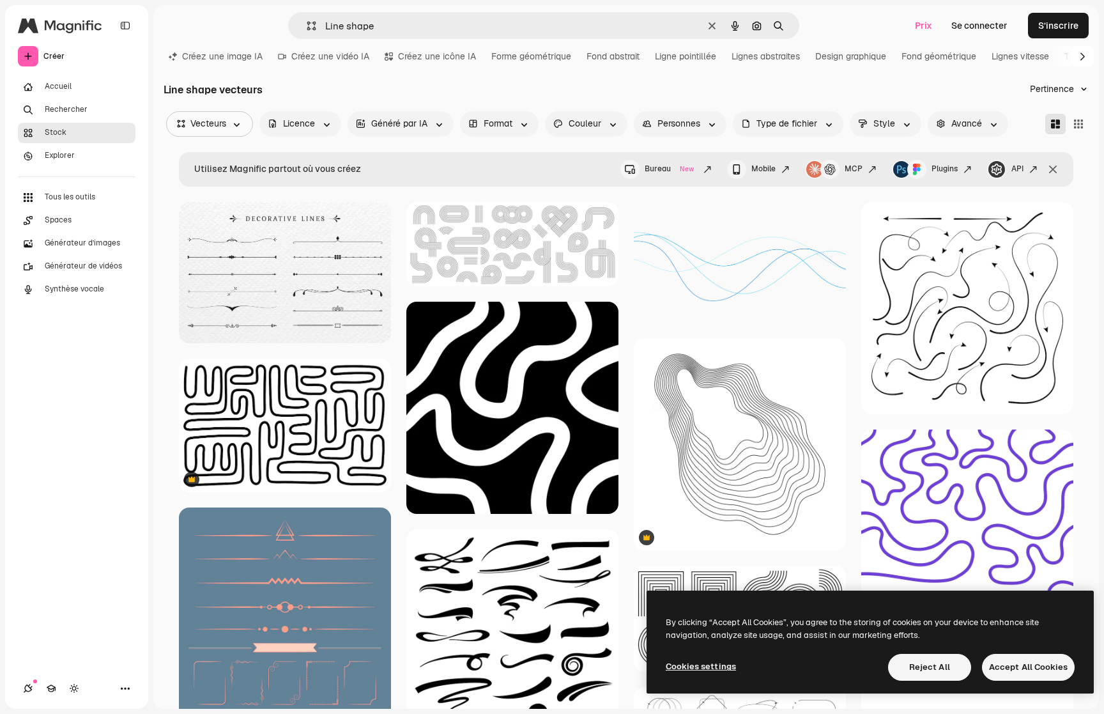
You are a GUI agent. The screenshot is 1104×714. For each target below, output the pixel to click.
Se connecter (979, 25)
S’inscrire (1058, 25)
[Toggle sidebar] (125, 25)
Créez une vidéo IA (330, 56)
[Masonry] (1055, 124)
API (1017, 169)
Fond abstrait (613, 56)
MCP (853, 169)
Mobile (763, 169)
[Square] (1078, 124)
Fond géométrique (938, 56)
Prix (923, 25)
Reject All (929, 667)
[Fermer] (1053, 169)
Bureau (669, 169)
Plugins (944, 169)
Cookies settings (701, 666)
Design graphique (850, 56)
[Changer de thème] (74, 688)
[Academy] (51, 688)
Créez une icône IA (437, 56)
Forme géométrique (531, 56)
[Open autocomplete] (306, 26)
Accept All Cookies (1028, 667)
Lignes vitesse (1020, 56)
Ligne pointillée (685, 56)
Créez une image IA (222, 56)
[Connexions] (28, 688)
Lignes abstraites (766, 56)
